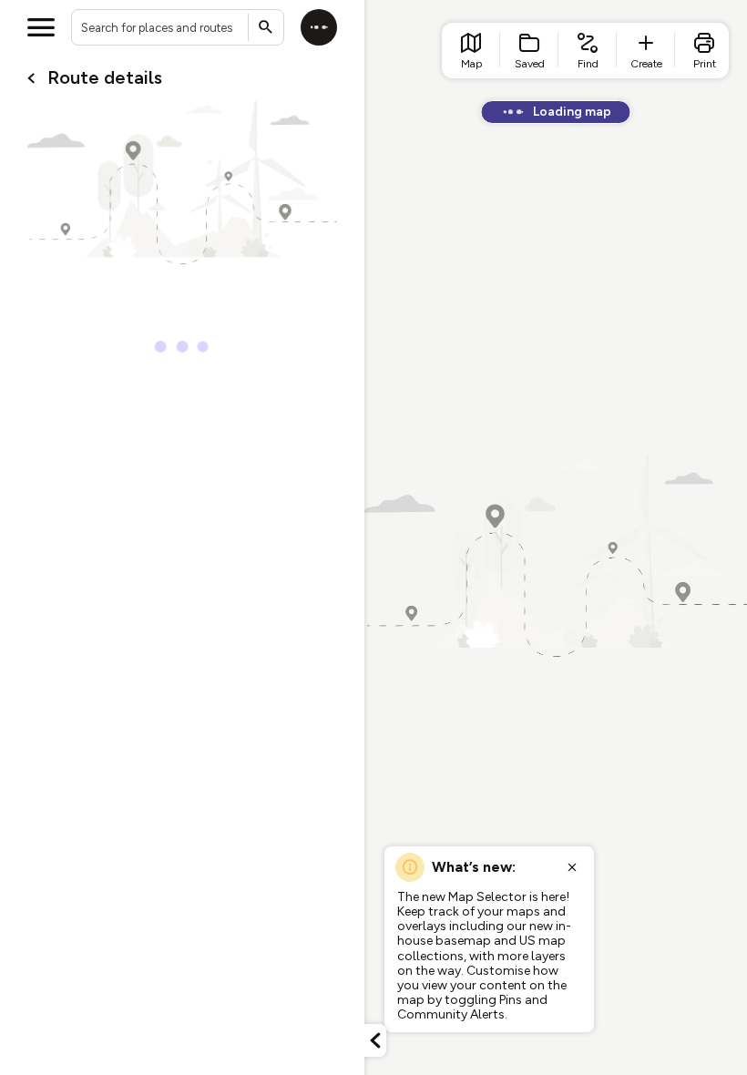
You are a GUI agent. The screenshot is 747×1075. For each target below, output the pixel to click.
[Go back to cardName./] (31, 78)
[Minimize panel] (375, 1040)
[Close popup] (572, 867)
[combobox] (177, 27)
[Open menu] (41, 27)
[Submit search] (266, 27)
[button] (375, 1040)
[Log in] (319, 27)
